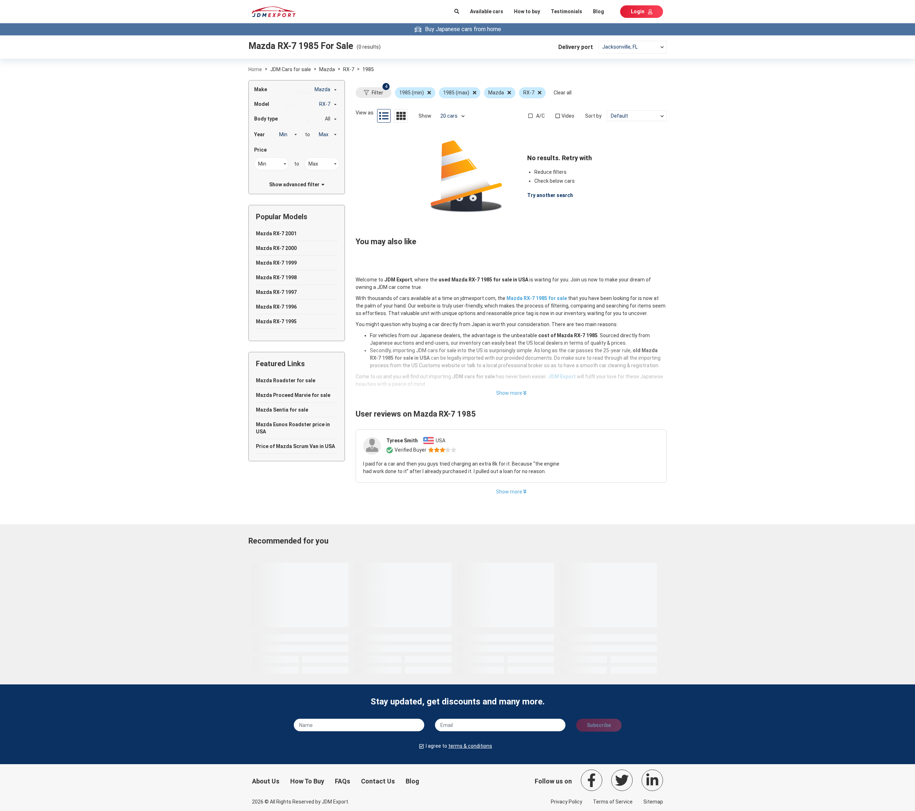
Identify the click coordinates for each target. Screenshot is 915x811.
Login (637, 11)
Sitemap (653, 802)
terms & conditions (470, 746)
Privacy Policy (566, 802)
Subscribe (599, 725)
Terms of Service (613, 802)
